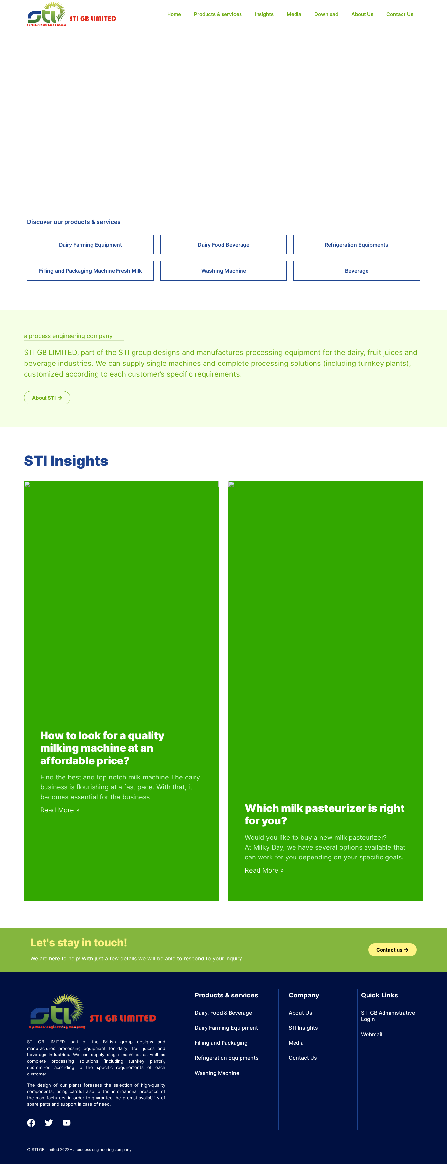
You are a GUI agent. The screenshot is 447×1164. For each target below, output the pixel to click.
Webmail (371, 1034)
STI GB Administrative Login (388, 1015)
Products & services (218, 14)
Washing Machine (217, 1073)
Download (326, 14)
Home (174, 14)
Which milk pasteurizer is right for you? (325, 814)
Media (294, 14)
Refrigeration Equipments (227, 1058)
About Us (362, 14)
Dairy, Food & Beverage (223, 1012)
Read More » (60, 810)
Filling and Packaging (221, 1042)
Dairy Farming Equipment (226, 1027)
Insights (264, 14)
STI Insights (303, 1027)
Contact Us (399, 14)
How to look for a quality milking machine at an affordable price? (102, 748)
